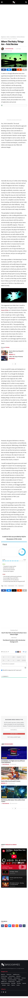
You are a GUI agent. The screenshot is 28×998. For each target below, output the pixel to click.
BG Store (24, 978)
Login (25, 651)
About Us (3, 974)
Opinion (4, 757)
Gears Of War (4, 310)
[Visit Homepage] (14, 2)
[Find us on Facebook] (2, 925)
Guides (18, 985)
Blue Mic (24, 983)
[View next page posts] (15, 364)
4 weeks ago (12, 783)
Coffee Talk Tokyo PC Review (16, 356)
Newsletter (3, 978)
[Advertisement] (14, 20)
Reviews (4, 985)
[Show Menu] (2, 2)
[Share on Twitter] (14, 69)
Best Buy (19, 983)
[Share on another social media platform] (24, 69)
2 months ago (14, 803)
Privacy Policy (12, 976)
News (8, 985)
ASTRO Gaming (11, 981)
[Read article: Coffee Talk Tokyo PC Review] (4, 358)
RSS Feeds (10, 978)
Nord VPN (13, 983)
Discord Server (17, 978)
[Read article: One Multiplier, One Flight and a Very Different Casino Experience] (14, 752)
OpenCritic (4, 979)
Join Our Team (4, 976)
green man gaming (12, 979)
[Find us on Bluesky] (9, 925)
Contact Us (9, 974)
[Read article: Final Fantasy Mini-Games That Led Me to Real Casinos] (14, 792)
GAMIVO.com (3, 981)
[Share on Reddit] (19, 69)
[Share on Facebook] (3, 69)
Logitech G (20, 979)
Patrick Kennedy (9, 48)
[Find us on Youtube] (6, 925)
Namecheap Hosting (5, 983)
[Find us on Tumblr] (24, 925)
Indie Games (11, 585)
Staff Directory (16, 974)
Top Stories (21, 585)
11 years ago (18, 48)
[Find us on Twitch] (20, 925)
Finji (6, 585)
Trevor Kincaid (5, 764)
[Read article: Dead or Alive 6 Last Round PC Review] (4, 352)
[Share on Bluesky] (8, 69)
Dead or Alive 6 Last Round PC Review (10, 781)
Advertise (18, 976)
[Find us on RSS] (16, 925)
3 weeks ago (13, 764)
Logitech (18, 981)
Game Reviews (5, 778)
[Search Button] (26, 2)
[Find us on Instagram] (13, 925)
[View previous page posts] (13, 364)
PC (16, 585)
